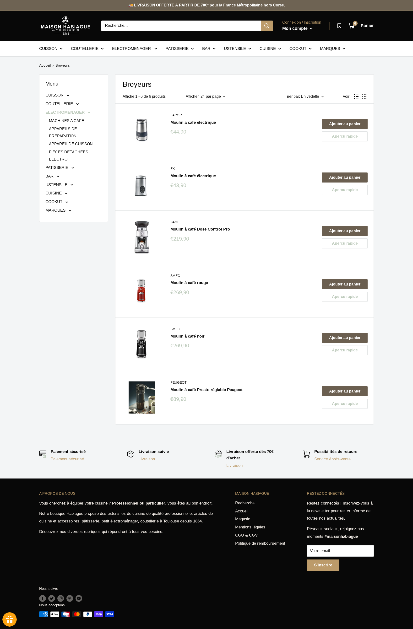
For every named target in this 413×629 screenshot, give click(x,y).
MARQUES (330, 48)
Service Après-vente (332, 459)
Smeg (175, 276)
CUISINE (268, 48)
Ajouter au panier (344, 124)
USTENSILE (235, 48)
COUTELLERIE (84, 48)
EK (172, 169)
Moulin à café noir (187, 336)
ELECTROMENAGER (132, 48)
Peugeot (178, 382)
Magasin (242, 519)
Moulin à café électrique (193, 122)
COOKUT (297, 48)
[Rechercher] (267, 26)
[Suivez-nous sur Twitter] (51, 598)
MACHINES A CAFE (66, 121)
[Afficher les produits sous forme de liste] (356, 96)
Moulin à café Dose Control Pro (200, 229)
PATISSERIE (177, 48)
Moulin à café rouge (189, 282)
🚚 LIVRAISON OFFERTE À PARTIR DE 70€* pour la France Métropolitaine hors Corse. (206, 5)
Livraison (147, 459)
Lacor (176, 115)
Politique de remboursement (260, 543)
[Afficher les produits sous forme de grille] (364, 96)
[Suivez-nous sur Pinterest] (69, 598)
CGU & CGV (246, 535)
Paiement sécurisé (67, 459)
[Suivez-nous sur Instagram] (60, 598)
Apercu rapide (345, 136)
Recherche (245, 503)
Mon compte (295, 28)
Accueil (45, 65)
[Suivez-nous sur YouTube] (79, 598)
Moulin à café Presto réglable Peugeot (206, 389)
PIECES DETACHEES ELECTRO (68, 155)
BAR (206, 48)
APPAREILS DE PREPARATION (63, 132)
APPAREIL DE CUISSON (71, 144)
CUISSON (48, 48)
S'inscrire (323, 565)
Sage (174, 222)
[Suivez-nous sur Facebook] (42, 598)
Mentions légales (250, 527)
